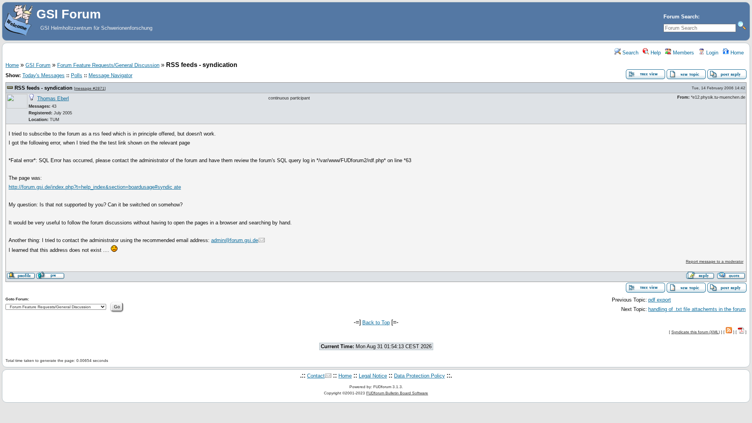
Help (655, 53)
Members (682, 53)
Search (629, 53)
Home (736, 53)
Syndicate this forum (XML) (695, 332)
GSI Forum (38, 65)
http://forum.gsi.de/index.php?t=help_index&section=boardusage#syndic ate (95, 187)
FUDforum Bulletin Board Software (397, 393)
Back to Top (376, 322)
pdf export (659, 300)
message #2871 (90, 88)
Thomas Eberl (53, 98)
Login (711, 53)
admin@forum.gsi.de (234, 240)
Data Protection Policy (419, 376)
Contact (316, 376)
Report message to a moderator (714, 261)
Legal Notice (373, 376)
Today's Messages (43, 75)
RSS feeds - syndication (43, 88)
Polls (76, 75)
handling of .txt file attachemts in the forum (697, 309)
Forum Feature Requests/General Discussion (108, 65)
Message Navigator (110, 75)
